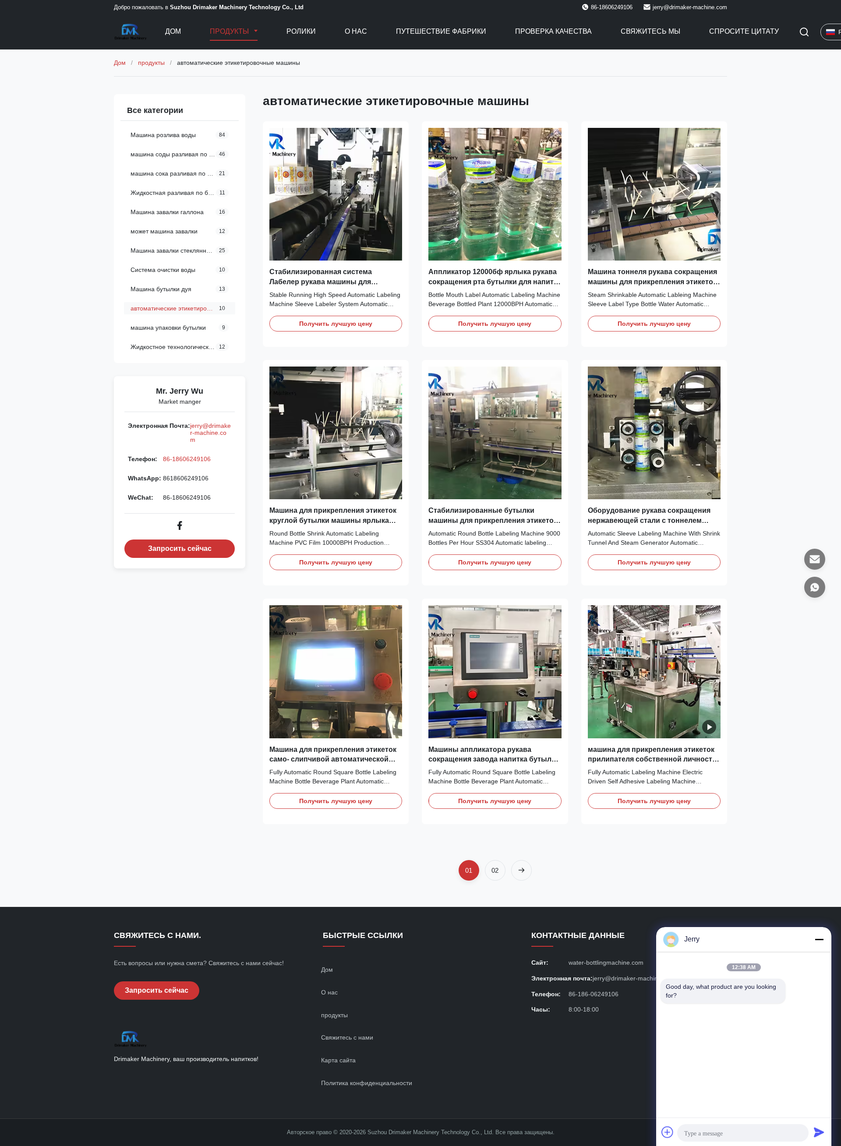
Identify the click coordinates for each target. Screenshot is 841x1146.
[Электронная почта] (814, 559)
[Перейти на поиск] (804, 32)
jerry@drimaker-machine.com (690, 7)
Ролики (301, 31)
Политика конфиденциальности (366, 1082)
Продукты (230, 31)
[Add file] (667, 1132)
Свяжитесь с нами (347, 1037)
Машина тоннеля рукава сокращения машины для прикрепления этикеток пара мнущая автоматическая (652, 281)
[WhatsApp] (814, 587)
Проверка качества (553, 31)
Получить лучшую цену (335, 323)
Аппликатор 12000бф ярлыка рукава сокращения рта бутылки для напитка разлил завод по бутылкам (494, 281)
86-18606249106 (187, 458)
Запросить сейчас (180, 548)
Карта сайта (338, 1060)
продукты (151, 62)
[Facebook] (179, 525)
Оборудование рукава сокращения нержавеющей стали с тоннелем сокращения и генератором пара (649, 520)
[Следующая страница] (521, 870)
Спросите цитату (744, 31)
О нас (356, 31)
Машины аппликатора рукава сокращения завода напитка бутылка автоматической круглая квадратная (493, 759)
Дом (173, 31)
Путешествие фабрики (441, 31)
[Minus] (819, 939)
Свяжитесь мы (650, 31)
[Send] (819, 1132)
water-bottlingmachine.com (606, 962)
